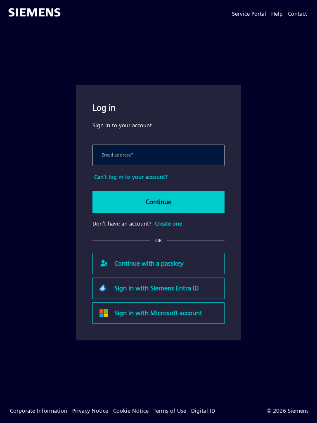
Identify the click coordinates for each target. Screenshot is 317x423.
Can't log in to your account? (131, 176)
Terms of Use (170, 410)
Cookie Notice (131, 410)
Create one (168, 223)
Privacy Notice (90, 410)
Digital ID (203, 410)
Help (277, 13)
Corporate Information (38, 410)
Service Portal (249, 13)
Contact (297, 13)
